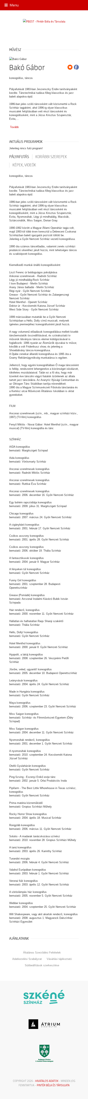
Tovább (14, 127)
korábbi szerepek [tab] (51, 157)
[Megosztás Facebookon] (76, 67)
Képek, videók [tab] (24, 165)
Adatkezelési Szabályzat (27, 958)
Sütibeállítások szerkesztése (42, 965)
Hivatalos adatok (46, 1081)
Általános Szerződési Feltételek (42, 952)
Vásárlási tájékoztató (59, 958)
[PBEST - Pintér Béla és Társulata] (44, 21)
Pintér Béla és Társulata (53, 1085)
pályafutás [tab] (19, 157)
